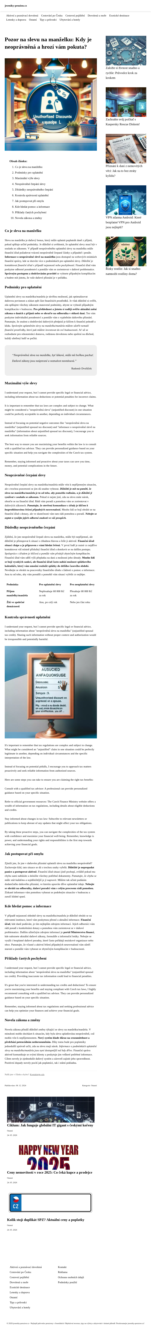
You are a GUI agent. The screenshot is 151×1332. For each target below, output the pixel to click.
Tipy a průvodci (48, 19)
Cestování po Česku (52, 15)
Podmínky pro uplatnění (29, 172)
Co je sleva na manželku (28, 166)
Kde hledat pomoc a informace (32, 206)
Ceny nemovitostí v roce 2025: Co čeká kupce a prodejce (49, 1172)
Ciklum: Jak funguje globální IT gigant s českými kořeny (50, 1125)
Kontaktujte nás (37, 1074)
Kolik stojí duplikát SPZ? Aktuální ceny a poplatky (45, 1220)
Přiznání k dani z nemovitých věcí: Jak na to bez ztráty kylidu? (124, 171)
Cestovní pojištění (75, 15)
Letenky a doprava (16, 19)
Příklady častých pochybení (30, 212)
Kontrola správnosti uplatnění (32, 195)
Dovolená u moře (97, 15)
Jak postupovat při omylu (29, 200)
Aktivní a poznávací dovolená (22, 15)
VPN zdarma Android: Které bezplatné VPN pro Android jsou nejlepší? (123, 222)
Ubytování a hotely (70, 19)
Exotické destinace (119, 15)
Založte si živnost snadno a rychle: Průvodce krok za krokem (122, 72)
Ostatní (33, 19)
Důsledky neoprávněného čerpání (34, 189)
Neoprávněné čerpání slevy (30, 183)
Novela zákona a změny (28, 218)
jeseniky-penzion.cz (16, 5)
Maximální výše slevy (27, 178)
